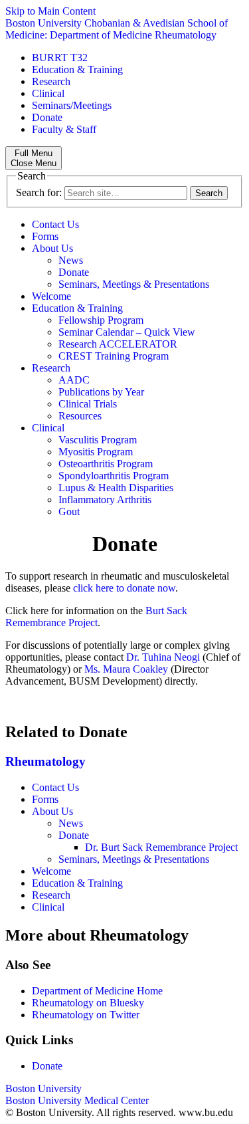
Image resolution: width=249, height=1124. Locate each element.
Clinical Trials (87, 403)
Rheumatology (45, 761)
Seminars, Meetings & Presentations (133, 284)
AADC (74, 380)
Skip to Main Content (50, 11)
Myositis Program (95, 451)
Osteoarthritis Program (105, 463)
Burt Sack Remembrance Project (96, 616)
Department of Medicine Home (97, 990)
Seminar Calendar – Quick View (126, 332)
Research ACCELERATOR (117, 344)
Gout (69, 511)
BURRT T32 (60, 57)
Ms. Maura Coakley (126, 669)
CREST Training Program (113, 356)
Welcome (51, 296)
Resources (80, 415)
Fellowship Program (100, 320)
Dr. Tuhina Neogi (163, 657)
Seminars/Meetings (72, 105)
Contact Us (55, 224)
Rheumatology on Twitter (85, 1014)
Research (51, 81)
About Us (52, 248)
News (70, 260)
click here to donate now (124, 588)
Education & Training (77, 69)
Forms (45, 236)
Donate (47, 117)
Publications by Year (101, 391)
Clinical (48, 93)
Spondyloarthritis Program (113, 475)
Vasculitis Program (97, 439)
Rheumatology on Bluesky (88, 1002)
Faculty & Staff (64, 129)
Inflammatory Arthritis (104, 499)
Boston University (43, 1088)
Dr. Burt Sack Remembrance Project (161, 847)
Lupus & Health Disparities (115, 487)
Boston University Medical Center (77, 1100)
